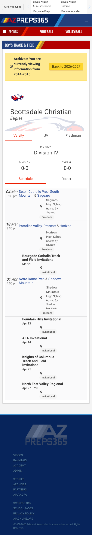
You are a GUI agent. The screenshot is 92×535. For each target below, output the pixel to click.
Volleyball (73, 31)
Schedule (26, 179)
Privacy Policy (23, 513)
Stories (18, 479)
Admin (17, 470)
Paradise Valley (30, 226)
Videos (18, 455)
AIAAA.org (20, 494)
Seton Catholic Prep (34, 192)
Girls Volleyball (12, 6)
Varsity (18, 135)
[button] (89, 7)
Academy (19, 465)
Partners (20, 489)
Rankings (20, 460)
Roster (66, 179)
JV (46, 135)
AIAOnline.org (23, 518)
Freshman (73, 135)
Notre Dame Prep (32, 279)
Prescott (49, 226)
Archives (19, 484)
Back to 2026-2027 (66, 66)
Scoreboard (22, 503)
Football (46, 31)
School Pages (23, 508)
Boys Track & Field (19, 45)
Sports (13, 31)
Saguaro (43, 195)
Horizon (65, 226)
